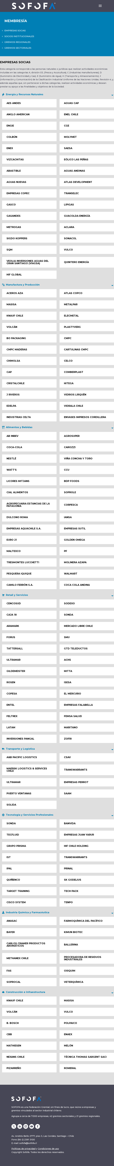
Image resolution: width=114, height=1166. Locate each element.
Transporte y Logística (20, 748)
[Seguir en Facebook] (37, 1126)
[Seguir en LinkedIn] (19, 1126)
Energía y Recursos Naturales (24, 94)
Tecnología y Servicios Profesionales (29, 814)
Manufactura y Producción (23, 284)
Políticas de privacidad (23, 1148)
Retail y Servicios (17, 595)
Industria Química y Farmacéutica (27, 912)
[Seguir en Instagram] (25, 1126)
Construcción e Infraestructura (25, 992)
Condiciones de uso (48, 1148)
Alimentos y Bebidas (19, 427)
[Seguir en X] (13, 1126)
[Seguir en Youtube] (31, 1126)
